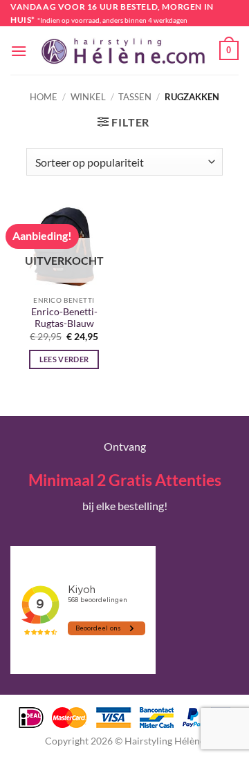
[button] (18, 51)
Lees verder (64, 359)
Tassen (134, 96)
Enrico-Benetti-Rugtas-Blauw (64, 318)
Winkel (88, 96)
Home (43, 96)
